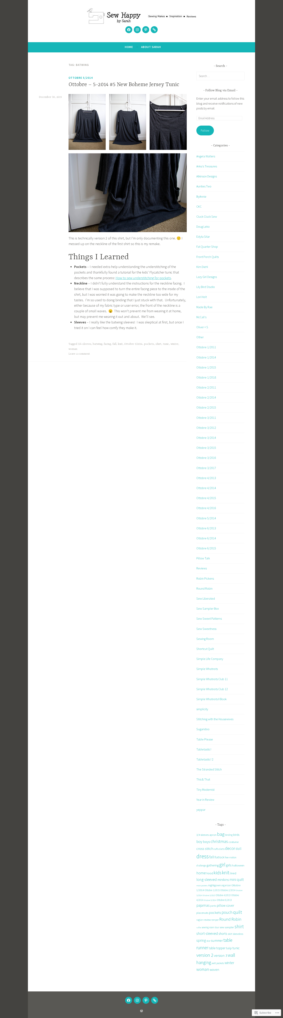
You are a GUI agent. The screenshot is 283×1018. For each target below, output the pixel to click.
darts (221, 849)
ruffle (198, 927)
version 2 (204, 955)
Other (200, 337)
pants (213, 905)
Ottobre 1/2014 (206, 357)
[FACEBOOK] (129, 1000)
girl (222, 865)
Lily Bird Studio (205, 287)
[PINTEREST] (146, 1000)
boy (199, 841)
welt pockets (218, 963)
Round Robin (204, 588)
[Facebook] (129, 30)
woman (73, 349)
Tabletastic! (203, 749)
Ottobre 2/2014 (206, 397)
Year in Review (205, 799)
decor (230, 848)
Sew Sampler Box (207, 608)
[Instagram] (137, 30)
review (207, 919)
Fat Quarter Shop (207, 246)
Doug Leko (203, 226)
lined (233, 873)
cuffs (216, 849)
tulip (229, 948)
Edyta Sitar (203, 236)
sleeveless (238, 934)
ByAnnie (201, 196)
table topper (217, 948)
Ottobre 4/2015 (206, 498)
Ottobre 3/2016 (206, 458)
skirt (230, 934)
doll (238, 848)
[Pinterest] (146, 30)
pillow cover (225, 905)
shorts (223, 934)
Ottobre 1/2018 (206, 377)
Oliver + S (202, 327)
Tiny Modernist (205, 789)
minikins (223, 879)
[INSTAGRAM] (137, 1000)
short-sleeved (207, 933)
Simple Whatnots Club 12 (212, 689)
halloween (238, 865)
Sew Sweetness (206, 629)
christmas (219, 841)
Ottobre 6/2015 (206, 548)
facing (107, 344)
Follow (205, 130)
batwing (97, 344)
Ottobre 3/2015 (206, 448)
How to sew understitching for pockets (143, 278)
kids (217, 873)
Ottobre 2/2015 (206, 407)
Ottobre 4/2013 (206, 478)
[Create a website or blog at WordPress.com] (141, 1011)
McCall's (201, 317)
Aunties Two (203, 186)
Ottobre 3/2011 (206, 418)
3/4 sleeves (84, 344)
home (201, 872)
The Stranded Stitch (209, 769)
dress (202, 856)
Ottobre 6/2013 (206, 528)
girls (229, 865)
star (208, 940)
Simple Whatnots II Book (211, 699)
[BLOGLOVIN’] (155, 1000)
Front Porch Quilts (207, 257)
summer (217, 940)
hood (209, 873)
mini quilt (236, 879)
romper (215, 919)
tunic (166, 344)
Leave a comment (79, 353)
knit (120, 344)
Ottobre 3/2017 (206, 468)
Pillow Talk (203, 558)
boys (206, 841)
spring (201, 940)
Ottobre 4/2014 (206, 488)
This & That (203, 779)
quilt (237, 912)
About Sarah (151, 47)
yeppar (200, 810)
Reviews (201, 568)
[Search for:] (220, 76)
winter (174, 344)
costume (234, 842)
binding (229, 835)
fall (114, 344)
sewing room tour (210, 927)
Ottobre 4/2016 (206, 508)
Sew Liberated (205, 598)
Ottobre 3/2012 (206, 428)
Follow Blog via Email (220, 90)
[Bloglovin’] (154, 30)
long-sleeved (206, 879)
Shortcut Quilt (205, 649)
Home (129, 47)
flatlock (219, 857)
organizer (226, 885)
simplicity (202, 709)
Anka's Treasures (206, 166)
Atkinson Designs (206, 176)
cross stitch (204, 848)
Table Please (204, 739)
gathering (213, 865)
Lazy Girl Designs (206, 277)
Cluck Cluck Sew (206, 216)
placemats (202, 913)
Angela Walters (205, 156)
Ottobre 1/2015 (206, 367)
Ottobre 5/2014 (81, 78)
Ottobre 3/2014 (206, 438)
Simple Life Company (209, 659)
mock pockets (202, 885)
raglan (199, 919)
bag (220, 834)
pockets (149, 344)
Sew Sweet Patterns (209, 618)
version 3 (220, 955)
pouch (227, 912)
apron (213, 835)
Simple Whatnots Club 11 (212, 679)
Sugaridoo (202, 729)
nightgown (214, 885)
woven (214, 969)
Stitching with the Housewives (214, 719)
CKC (199, 206)
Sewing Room (205, 639)
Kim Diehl (202, 267)
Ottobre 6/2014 (206, 538)
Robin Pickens (205, 578)
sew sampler (227, 927)
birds (236, 835)
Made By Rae (204, 307)
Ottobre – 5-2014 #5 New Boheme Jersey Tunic (124, 85)
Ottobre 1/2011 (206, 347)
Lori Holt (201, 297)
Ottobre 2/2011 (206, 387)
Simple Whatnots (207, 669)
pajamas (203, 905)
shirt (158, 344)
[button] (87, 122)
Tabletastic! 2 (204, 759)
